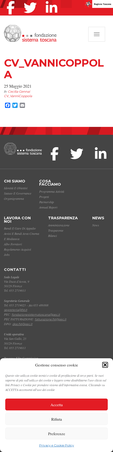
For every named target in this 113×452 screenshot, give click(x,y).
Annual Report (48, 207)
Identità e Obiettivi (15, 188)
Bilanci (52, 236)
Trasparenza (63, 218)
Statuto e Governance (17, 193)
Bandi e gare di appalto (20, 228)
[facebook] (12, 1)
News (98, 218)
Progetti (44, 197)
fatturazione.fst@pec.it (50, 319)
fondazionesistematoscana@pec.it (36, 314)
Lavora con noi (17, 220)
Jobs (7, 254)
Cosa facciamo (50, 183)
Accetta (56, 404)
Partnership (46, 202)
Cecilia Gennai (19, 91)
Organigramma (14, 198)
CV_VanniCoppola (18, 96)
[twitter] (31, 1)
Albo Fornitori (13, 244)
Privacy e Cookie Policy (56, 445)
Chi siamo (14, 181)
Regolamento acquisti (17, 249)
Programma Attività (51, 191)
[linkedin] (53, 1)
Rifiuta (56, 419)
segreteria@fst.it (15, 310)
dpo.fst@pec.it (22, 324)
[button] (105, 364)
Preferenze (56, 433)
